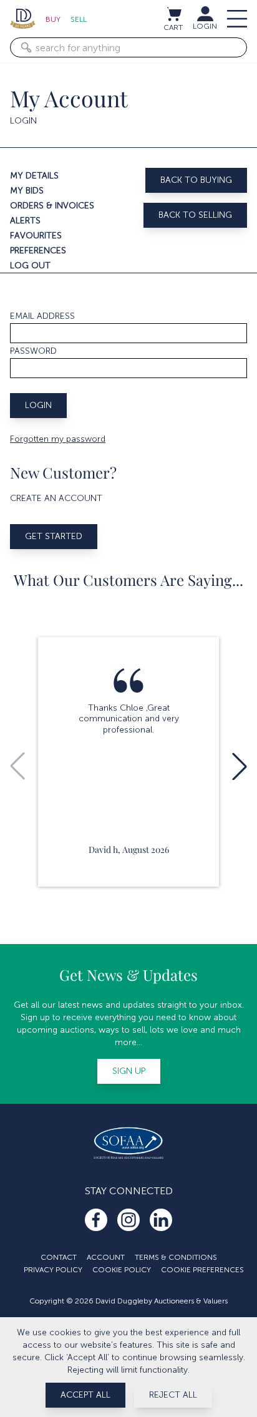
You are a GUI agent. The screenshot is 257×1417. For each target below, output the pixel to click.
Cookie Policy (121, 1269)
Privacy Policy (53, 1269)
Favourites (36, 235)
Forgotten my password (57, 439)
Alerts (25, 220)
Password (33, 351)
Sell (78, 19)
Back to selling (195, 215)
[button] (239, 766)
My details (34, 175)
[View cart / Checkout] (173, 13)
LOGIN (205, 26)
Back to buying (196, 180)
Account (106, 1257)
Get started (53, 536)
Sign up (128, 1071)
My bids (27, 190)
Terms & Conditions (176, 1257)
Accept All (85, 1395)
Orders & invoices (52, 205)
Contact (59, 1257)
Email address (42, 316)
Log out (30, 265)
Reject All (173, 1395)
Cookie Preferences (202, 1269)
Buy (53, 19)
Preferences (38, 250)
